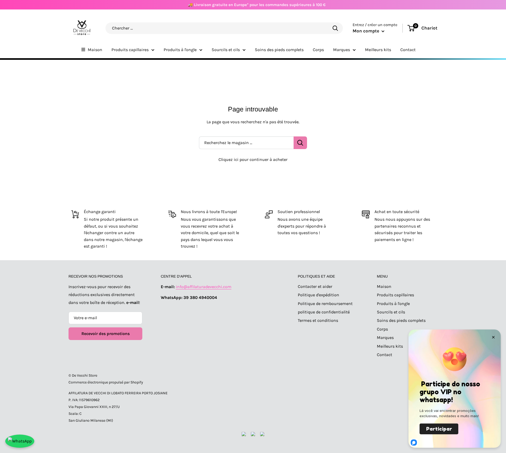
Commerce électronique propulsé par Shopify (106, 382)
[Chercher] (335, 28)
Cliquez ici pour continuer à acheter (253, 159)
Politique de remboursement (325, 303)
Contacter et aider (315, 286)
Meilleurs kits (378, 49)
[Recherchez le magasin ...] (300, 142)
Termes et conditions (318, 320)
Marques (341, 49)
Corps (318, 49)
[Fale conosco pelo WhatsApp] (19, 441)
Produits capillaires (130, 49)
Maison (95, 49)
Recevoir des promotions (105, 333)
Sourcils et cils (226, 49)
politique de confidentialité (324, 311)
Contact (408, 49)
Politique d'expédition (318, 294)
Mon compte (366, 30)
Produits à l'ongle (180, 49)
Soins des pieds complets (279, 49)
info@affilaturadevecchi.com (203, 286)
